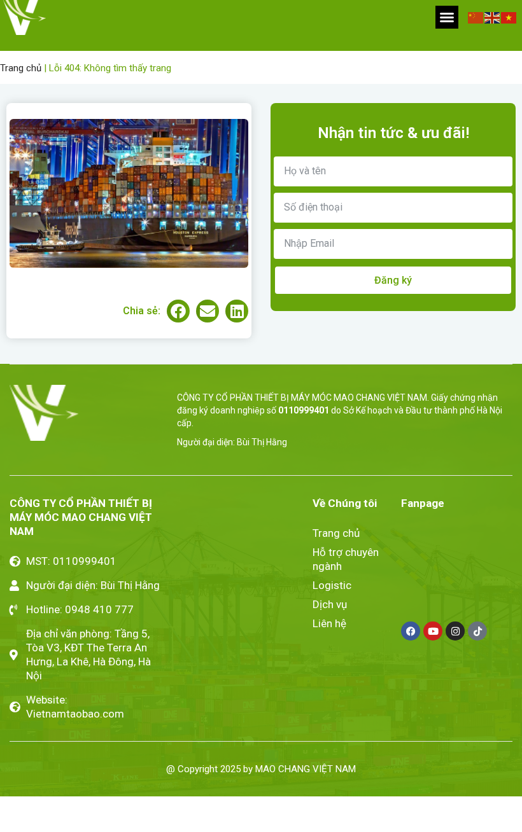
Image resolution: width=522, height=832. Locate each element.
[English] (492, 16)
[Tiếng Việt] (509, 16)
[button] (446, 17)
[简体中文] (476, 16)
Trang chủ (20, 68)
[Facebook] (410, 631)
